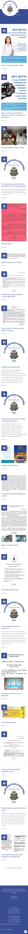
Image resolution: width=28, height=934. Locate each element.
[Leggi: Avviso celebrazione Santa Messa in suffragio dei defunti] (14, 403)
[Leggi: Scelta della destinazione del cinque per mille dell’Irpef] (14, 843)
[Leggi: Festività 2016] (14, 222)
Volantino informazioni (9, 465)
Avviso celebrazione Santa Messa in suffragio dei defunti (13, 420)
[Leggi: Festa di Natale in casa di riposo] (14, 135)
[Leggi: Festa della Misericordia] (14, 570)
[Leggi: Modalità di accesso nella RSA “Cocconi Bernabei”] (14, 281)
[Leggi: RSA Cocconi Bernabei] (14, 523)
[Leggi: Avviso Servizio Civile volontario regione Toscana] (14, 315)
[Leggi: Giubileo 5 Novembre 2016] (14, 351)
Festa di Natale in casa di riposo (12, 147)
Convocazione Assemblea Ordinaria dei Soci (10, 770)
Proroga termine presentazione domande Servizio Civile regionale (13, 185)
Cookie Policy (10, 929)
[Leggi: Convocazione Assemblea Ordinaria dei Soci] (14, 749)
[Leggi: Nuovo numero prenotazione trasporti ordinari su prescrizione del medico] (14, 92)
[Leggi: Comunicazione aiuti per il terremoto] (14, 611)
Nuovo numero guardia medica (12, 65)
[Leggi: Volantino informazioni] (14, 454)
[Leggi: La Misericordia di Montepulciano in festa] (14, 482)
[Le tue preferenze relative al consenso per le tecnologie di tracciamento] (25, 931)
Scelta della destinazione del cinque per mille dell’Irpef (11, 856)
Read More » (4, 69)
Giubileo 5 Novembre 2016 (10, 367)
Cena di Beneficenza (8, 722)
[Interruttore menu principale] (25, 7)
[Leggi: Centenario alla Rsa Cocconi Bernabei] (14, 671)
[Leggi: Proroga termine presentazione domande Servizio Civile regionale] (14, 169)
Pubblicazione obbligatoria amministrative (9, 924)
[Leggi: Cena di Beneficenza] (14, 712)
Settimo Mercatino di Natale (11, 262)
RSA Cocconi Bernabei (9, 545)
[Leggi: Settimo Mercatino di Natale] (14, 256)
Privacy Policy (3, 929)
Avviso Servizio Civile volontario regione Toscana (12, 329)
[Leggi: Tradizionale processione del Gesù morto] (14, 793)
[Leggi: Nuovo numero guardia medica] (14, 45)
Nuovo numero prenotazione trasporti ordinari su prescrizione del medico (13, 115)
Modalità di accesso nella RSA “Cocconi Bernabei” (12, 295)
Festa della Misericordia (10, 590)
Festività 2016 (6, 244)
